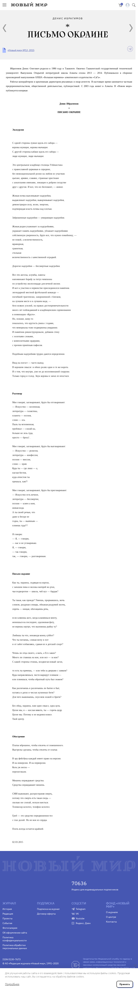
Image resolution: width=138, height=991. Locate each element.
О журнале (112, 912)
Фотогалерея (10, 927)
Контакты (111, 921)
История (7, 909)
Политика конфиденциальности (15, 939)
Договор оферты (46, 913)
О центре (111, 916)
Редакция (8, 913)
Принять (124, 984)
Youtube (80, 918)
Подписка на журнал (48, 909)
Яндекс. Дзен (83, 923)
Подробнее (12, 984)
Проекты (7, 918)
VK (77, 913)
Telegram (80, 909)
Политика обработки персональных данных (15, 947)
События (7, 923)
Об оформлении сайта (15, 932)
